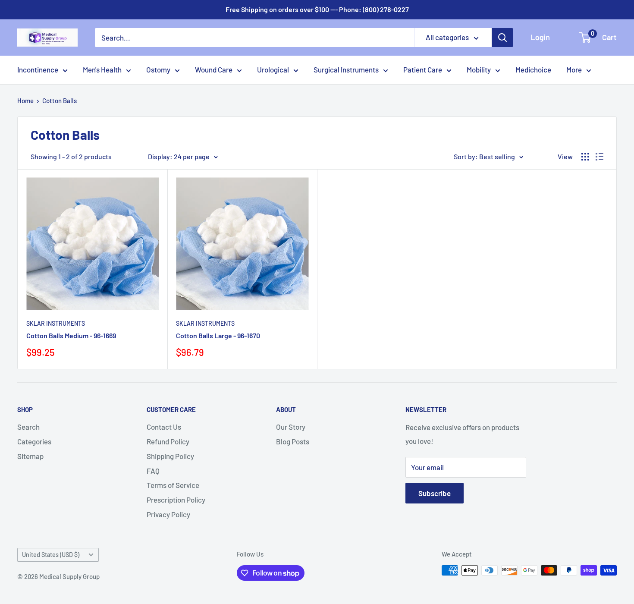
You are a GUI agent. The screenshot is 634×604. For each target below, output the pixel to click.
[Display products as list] (599, 156)
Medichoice (533, 69)
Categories (34, 441)
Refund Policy (168, 441)
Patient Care (422, 69)
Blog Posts (292, 441)
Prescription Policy (176, 499)
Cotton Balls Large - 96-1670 (218, 335)
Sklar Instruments (55, 323)
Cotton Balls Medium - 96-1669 (71, 335)
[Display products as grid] (585, 156)
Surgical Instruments (346, 69)
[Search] (502, 37)
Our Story (290, 426)
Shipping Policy (170, 456)
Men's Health (102, 69)
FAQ (153, 470)
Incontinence (37, 69)
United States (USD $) (50, 554)
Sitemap (30, 456)
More (574, 69)
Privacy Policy (168, 514)
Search (28, 426)
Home (25, 100)
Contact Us (164, 426)
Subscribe (434, 493)
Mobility (479, 69)
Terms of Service (173, 485)
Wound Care (213, 69)
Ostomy (158, 69)
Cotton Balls (59, 100)
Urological (273, 69)
